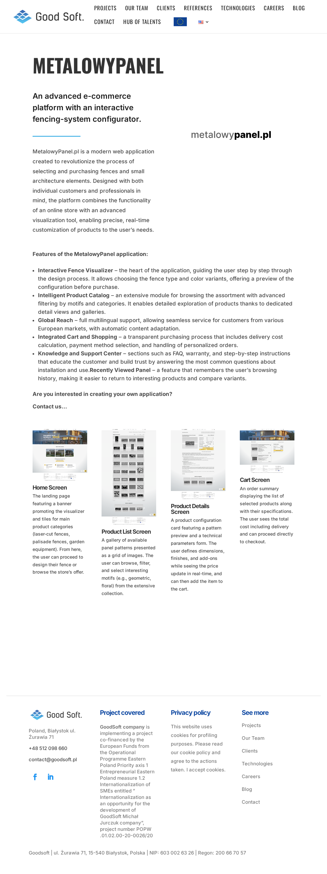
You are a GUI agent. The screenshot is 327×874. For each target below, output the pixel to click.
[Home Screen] (60, 481)
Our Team (253, 738)
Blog (299, 9)
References (198, 9)
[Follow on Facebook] (35, 776)
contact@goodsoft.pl (53, 759)
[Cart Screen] (267, 473)
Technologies (238, 9)
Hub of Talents (142, 22)
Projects (105, 9)
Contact (104, 22)
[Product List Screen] (129, 525)
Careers (274, 9)
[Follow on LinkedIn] (50, 776)
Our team (136, 9)
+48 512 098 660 (48, 748)
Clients (166, 9)
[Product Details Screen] (198, 500)
